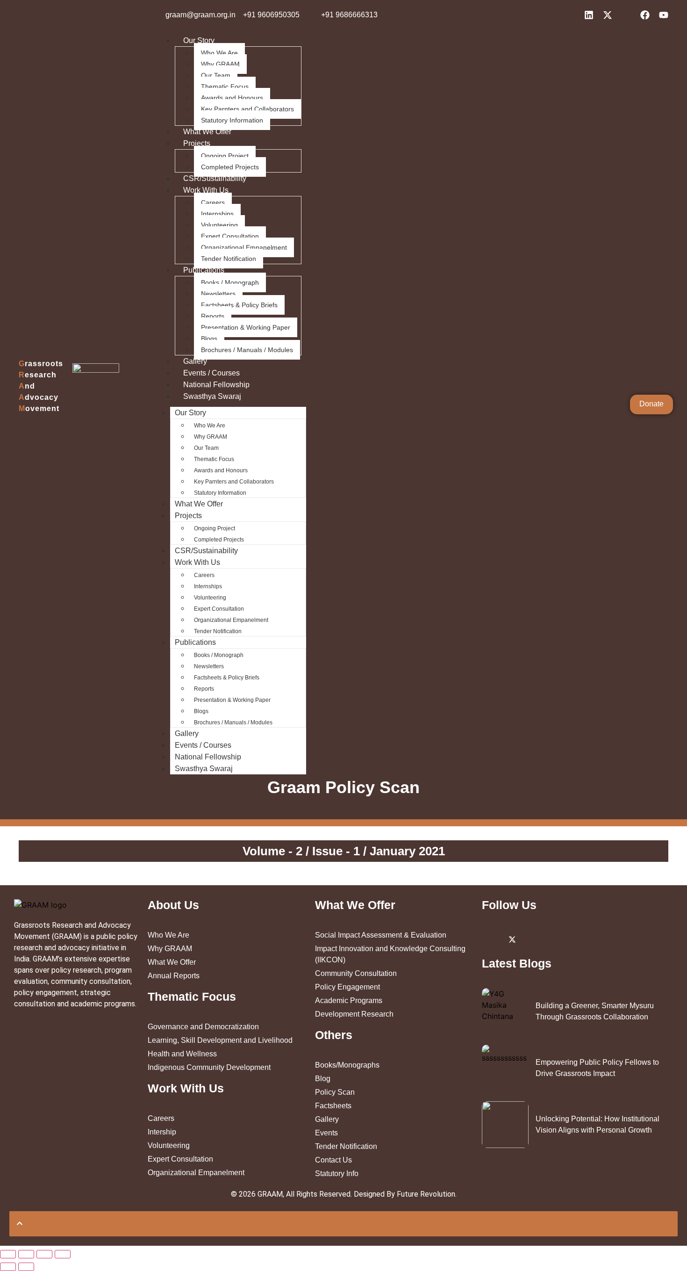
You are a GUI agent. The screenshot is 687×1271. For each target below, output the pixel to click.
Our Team (215, 75)
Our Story (199, 40)
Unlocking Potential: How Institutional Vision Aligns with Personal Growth (597, 1124)
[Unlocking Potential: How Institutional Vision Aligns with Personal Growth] (505, 1124)
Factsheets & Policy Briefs (239, 305)
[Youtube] (575, 939)
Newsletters (218, 293)
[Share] (26, 1254)
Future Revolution (426, 1194)
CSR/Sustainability (214, 178)
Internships (217, 213)
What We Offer (207, 132)
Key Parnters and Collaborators (247, 109)
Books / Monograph (230, 282)
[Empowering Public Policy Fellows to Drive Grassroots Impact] (505, 1068)
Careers (213, 202)
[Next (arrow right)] (26, 1267)
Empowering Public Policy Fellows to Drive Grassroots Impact (597, 1067)
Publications (203, 270)
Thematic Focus (225, 86)
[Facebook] (554, 939)
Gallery (195, 361)
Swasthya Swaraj (212, 396)
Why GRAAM (220, 64)
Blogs (209, 338)
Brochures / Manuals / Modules (247, 350)
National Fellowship (216, 385)
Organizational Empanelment (244, 247)
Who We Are (219, 53)
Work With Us (206, 190)
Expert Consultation (230, 236)
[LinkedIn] (491, 939)
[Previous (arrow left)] (8, 1267)
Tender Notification (228, 258)
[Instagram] (533, 939)
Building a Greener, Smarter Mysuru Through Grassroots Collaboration (595, 1011)
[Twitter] (512, 939)
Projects (196, 143)
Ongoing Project (225, 155)
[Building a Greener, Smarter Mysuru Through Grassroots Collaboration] (505, 1011)
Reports (212, 316)
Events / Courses (211, 373)
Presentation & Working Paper (245, 327)
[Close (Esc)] (8, 1254)
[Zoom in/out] (63, 1254)
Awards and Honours (232, 97)
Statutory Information (232, 120)
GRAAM (270, 1194)
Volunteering (219, 225)
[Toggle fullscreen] (44, 1254)
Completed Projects (230, 167)
